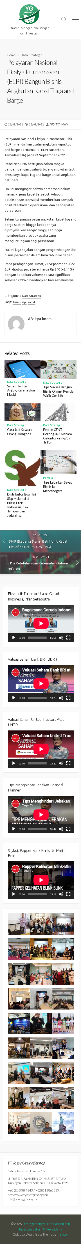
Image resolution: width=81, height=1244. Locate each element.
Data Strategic (31, 55)
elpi (24, 302)
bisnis (17, 302)
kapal (31, 302)
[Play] (13, 637)
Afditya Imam (59, 124)
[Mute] (61, 637)
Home (11, 55)
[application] (41, 623)
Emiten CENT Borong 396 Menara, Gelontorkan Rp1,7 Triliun (57, 436)
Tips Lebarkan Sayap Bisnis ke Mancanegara (57, 486)
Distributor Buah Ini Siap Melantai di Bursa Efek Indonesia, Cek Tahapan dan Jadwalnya (21, 504)
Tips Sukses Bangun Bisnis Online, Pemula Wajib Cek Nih (58, 391)
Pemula (48, 477)
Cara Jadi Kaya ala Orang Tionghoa (19, 432)
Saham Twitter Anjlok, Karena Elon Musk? (21, 390)
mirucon (63, 1234)
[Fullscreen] (68, 637)
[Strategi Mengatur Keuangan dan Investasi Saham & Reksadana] (29, 14)
